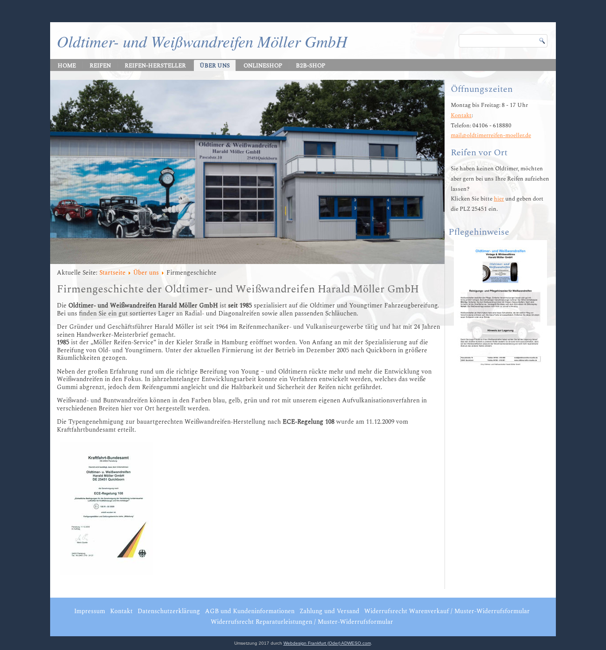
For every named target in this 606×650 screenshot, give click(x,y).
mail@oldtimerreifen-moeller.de (491, 135)
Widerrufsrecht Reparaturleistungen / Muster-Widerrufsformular (302, 621)
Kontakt (461, 115)
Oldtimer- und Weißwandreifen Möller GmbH (202, 41)
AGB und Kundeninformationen (250, 611)
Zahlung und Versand (329, 611)
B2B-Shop (310, 65)
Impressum (89, 611)
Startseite (112, 272)
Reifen (100, 65)
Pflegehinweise (479, 232)
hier (499, 198)
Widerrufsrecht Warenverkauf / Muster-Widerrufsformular (447, 611)
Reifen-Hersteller (155, 65)
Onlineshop (263, 65)
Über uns (215, 65)
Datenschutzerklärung (169, 611)
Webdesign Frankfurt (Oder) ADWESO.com (327, 643)
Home (67, 65)
